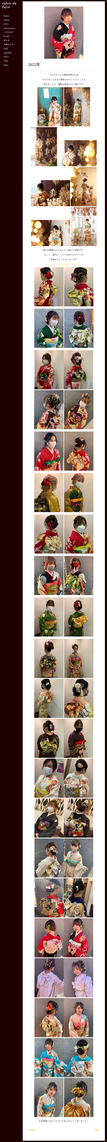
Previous (32, 1129)
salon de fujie (9, 5)
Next (97, 1129)
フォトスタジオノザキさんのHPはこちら (64, 264)
